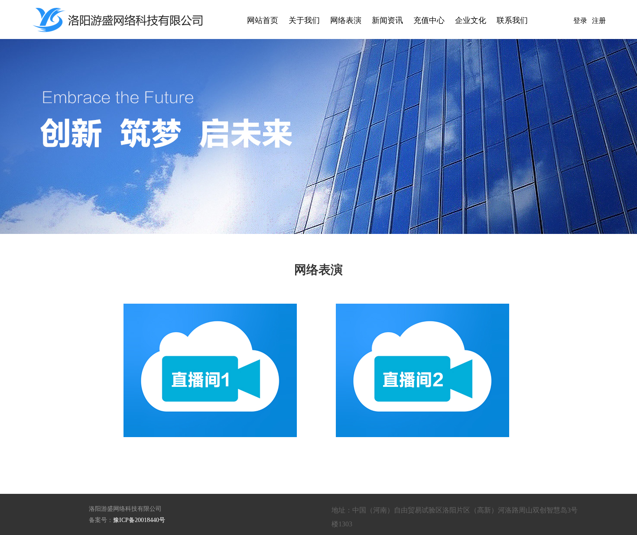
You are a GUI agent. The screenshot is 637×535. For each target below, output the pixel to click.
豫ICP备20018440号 (139, 520)
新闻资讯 (387, 20)
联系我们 (512, 20)
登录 (580, 20)
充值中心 (429, 20)
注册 (599, 20)
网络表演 (345, 20)
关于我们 (304, 20)
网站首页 (262, 20)
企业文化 (470, 20)
